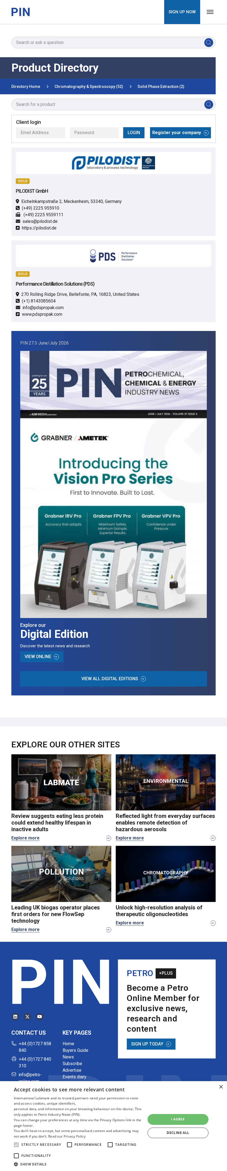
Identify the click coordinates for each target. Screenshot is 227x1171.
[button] (16, 1144)
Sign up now (182, 11)
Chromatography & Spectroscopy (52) (89, 86)
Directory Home (25, 86)
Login (134, 132)
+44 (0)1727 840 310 (35, 1062)
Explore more (25, 838)
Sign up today (147, 1044)
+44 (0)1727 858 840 (35, 1047)
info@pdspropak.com (43, 307)
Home (68, 1043)
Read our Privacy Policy (67, 1136)
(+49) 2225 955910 (40, 208)
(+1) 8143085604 (39, 301)
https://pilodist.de (39, 228)
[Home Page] (20, 12)
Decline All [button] (178, 1132)
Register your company (176, 132)
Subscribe (72, 1063)
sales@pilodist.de (40, 221)
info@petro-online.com (30, 1078)
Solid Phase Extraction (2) (161, 86)
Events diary (74, 1076)
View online (38, 656)
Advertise (72, 1070)
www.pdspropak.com (42, 314)
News (68, 1057)
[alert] (113, 1126)
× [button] (221, 1087)
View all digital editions (109, 678)
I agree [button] (178, 1119)
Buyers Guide (75, 1050)
